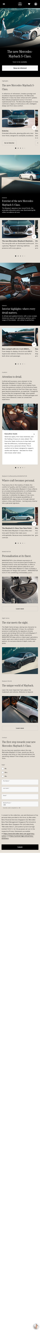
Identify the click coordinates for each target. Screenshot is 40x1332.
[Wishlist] (29, 4)
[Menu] (4, 4)
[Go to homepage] (20, 4)
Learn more (20, 609)
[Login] (35, 4)
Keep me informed (20, 68)
